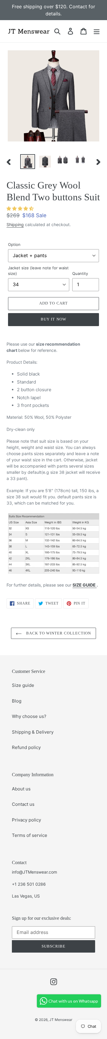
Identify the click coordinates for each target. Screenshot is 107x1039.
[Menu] (96, 31)
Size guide (23, 685)
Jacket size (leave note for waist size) (38, 270)
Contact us (23, 804)
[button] (20, 208)
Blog (16, 701)
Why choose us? (29, 716)
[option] (27, 161)
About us (21, 789)
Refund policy (26, 747)
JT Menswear (60, 1019)
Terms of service (29, 835)
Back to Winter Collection (58, 633)
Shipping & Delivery (33, 732)
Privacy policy (26, 820)
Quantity (80, 273)
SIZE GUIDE (85, 584)
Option (14, 244)
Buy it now (53, 319)
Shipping (15, 224)
